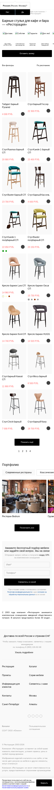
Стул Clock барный (11, 422)
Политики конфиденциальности (19, 592)
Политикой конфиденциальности (15, 786)
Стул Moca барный (37, 376)
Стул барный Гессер (38, 104)
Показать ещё (27, 442)
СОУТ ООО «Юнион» (12, 730)
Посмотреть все (27, 528)
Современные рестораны (19, 472)
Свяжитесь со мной (27, 582)
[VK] (37, 716)
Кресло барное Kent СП (14, 334)
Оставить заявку (27, 53)
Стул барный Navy (37, 422)
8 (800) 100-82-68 (33, 647)
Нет (7, 12)
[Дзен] (40, 716)
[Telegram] (29, 716)
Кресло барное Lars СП (14, 285)
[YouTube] (33, 716)
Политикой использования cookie (15, 788)
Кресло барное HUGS (39, 334)
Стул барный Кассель (38, 195)
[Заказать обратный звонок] (50, 5)
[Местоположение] (45, 5)
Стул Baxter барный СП (14, 195)
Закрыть (44, 783)
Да (22, 12)
